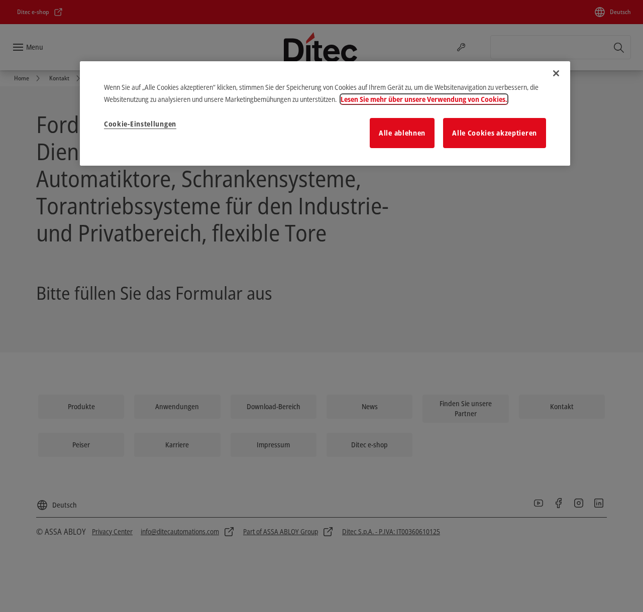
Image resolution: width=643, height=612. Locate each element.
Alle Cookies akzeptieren (494, 133)
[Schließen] (556, 73)
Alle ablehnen (402, 133)
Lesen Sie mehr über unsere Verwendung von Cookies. (424, 99)
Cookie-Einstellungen (140, 124)
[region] (325, 113)
